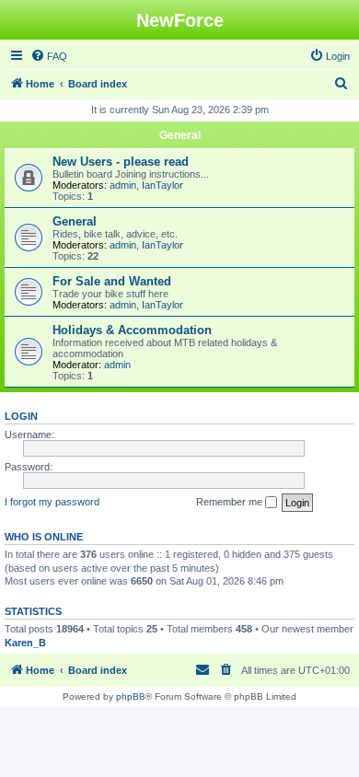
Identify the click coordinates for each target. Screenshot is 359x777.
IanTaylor (162, 185)
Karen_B (25, 642)
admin (123, 185)
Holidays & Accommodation (132, 330)
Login (21, 416)
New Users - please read (120, 161)
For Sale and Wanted (111, 281)
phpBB (130, 696)
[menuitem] (48, 56)
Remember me (230, 501)
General (180, 135)
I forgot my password (52, 501)
